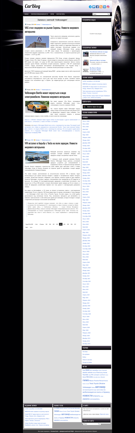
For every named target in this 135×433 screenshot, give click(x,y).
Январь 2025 (86, 173)
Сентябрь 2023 (87, 216)
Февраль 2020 (86, 333)
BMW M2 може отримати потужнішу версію (95, 84)
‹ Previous (41, 224)
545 (68, 224)
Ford (98, 372)
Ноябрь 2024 (86, 178)
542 (57, 224)
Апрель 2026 (86, 132)
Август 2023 (86, 219)
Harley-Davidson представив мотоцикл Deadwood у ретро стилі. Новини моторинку (96, 96)
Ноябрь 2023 (86, 211)
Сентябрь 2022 (87, 249)
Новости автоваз (87, 360)
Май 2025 (85, 162)
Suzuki (87, 383)
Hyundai (85, 375)
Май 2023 (85, 227)
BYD (91, 370)
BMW (87, 370)
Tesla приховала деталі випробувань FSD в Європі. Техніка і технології (95, 92)
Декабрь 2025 (86, 143)
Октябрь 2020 (86, 311)
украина (86, 398)
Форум (52, 14)
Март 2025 (85, 167)
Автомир (38, 24)
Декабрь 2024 (86, 175)
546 (71, 224)
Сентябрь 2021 (87, 281)
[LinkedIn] (104, 7)
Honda (105, 372)
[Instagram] (108, 7)
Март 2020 (85, 330)
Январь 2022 (86, 270)
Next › (27, 227)
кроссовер (100, 390)
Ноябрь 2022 (86, 243)
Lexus (106, 375)
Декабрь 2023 (86, 208)
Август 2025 (86, 154)
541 (53, 224)
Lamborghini (96, 375)
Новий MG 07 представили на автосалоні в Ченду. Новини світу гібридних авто (95, 87)
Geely (101, 372)
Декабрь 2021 (86, 273)
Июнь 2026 (86, 126)
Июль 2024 (86, 189)
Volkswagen (87, 387)
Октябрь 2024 (86, 181)
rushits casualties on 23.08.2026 (91, 81)
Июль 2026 (86, 124)
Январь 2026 (86, 140)
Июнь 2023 (86, 224)
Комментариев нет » (47, 24)
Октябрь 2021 (86, 278)
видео (95, 390)
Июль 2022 (86, 254)
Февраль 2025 (86, 170)
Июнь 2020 (86, 322)
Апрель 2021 (86, 295)
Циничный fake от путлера (98, 60)
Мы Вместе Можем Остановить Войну (95, 69)
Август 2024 (86, 186)
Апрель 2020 (86, 327)
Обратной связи (104, 414)
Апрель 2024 (86, 197)
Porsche (96, 380)
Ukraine (102, 383)
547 (75, 224)
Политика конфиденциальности (39, 14)
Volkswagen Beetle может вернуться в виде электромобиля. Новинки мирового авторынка (47, 95)
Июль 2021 (86, 287)
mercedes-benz (96, 377)
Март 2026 (85, 135)
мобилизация (88, 392)
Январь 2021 (86, 303)
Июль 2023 (86, 221)
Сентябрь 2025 (87, 151)
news (86, 380)
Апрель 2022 (86, 262)
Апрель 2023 (86, 230)
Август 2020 (86, 316)
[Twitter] (94, 7)
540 (50, 224)
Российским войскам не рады (99, 52)
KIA (92, 375)
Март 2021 (85, 297)
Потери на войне (87, 362)
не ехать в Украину (102, 392)
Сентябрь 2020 (87, 314)
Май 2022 (85, 259)
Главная (26, 14)
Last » (31, 227)
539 (46, 224)
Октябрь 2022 (86, 246)
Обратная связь (60, 14)
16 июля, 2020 (30, 140)
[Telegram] (90, 7)
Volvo (93, 387)
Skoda (106, 380)
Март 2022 (85, 265)
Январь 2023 (86, 238)
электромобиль (95, 399)
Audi (84, 370)
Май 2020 (85, 325)
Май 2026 (85, 129)
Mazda (84, 377)
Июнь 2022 (86, 257)
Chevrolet (104, 370)
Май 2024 (85, 194)
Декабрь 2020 (86, 306)
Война (84, 357)
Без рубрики (86, 354)
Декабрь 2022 (86, 240)
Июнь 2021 (86, 289)
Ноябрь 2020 (86, 308)
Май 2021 (85, 292)
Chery (100, 370)
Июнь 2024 (86, 192)
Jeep (90, 375)
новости (87, 395)
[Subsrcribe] (101, 7)
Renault (101, 380)
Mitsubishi (103, 377)
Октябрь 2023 (86, 213)
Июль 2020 (86, 319)
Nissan (91, 380)
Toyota (96, 383)
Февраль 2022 (86, 268)
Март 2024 (85, 200)
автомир (100, 387)
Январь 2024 (86, 205)
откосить (96, 395)
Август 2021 (86, 284)
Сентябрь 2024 (87, 183)
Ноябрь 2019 (86, 341)
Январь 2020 (86, 335)
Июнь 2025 (86, 159)
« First (36, 224)
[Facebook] (97, 7)
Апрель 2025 (86, 164)
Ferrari (94, 372)
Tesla (91, 383)
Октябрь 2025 (86, 148)
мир (105, 390)
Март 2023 (85, 232)
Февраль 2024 (86, 202)
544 (64, 224)
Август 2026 (86, 121)
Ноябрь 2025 (86, 145)
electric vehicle (87, 372)
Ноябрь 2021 (86, 276)
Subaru (84, 383)
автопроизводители (88, 390)
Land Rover (102, 375)
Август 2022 (86, 251)
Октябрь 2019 (86, 344)
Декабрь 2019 (86, 338)
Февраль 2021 (86, 300)
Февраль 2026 (86, 137)
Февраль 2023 (86, 235)
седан (101, 396)
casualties (95, 370)
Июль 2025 (86, 156)
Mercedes (89, 377)
